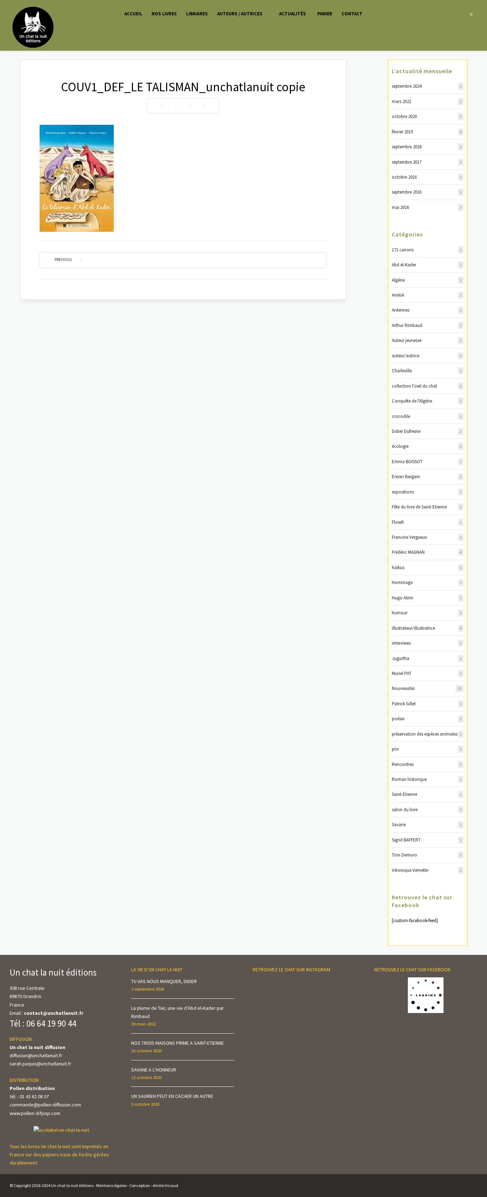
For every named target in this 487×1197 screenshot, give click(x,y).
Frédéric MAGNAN (427, 552)
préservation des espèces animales (427, 734)
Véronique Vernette (427, 870)
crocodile (427, 416)
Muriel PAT (427, 673)
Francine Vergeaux (427, 537)
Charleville (427, 371)
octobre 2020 (427, 116)
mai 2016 (427, 207)
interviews (427, 643)
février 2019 (427, 132)
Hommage (427, 582)
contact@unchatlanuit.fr (53, 1013)
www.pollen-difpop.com (35, 1113)
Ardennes (427, 310)
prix (427, 749)
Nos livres (164, 14)
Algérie (427, 280)
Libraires (197, 14)
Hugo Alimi (427, 598)
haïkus (427, 567)
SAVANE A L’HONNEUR (153, 1069)
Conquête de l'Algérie (427, 401)
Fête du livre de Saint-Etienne (427, 507)
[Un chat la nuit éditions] (33, 27)
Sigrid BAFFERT (427, 840)
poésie (427, 719)
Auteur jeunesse (427, 340)
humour (427, 613)
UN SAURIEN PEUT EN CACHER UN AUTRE (172, 1096)
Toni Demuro (427, 855)
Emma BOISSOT (427, 462)
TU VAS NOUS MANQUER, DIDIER (164, 981)
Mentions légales (111, 1185)
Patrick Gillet (427, 704)
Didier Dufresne (427, 431)
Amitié (427, 295)
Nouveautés (427, 688)
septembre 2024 (427, 86)
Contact (352, 14)
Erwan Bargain (427, 477)
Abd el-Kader (427, 265)
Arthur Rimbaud (427, 325)
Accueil (133, 14)
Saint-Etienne (427, 794)
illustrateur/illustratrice (427, 628)
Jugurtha (427, 658)
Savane (427, 825)
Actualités (292, 14)
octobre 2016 (427, 177)
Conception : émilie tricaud (153, 1185)
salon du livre (427, 810)
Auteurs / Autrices (239, 14)
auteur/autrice (427, 356)
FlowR (427, 522)
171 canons (427, 250)
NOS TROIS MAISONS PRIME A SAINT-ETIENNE (177, 1043)
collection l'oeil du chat (427, 386)
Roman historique (427, 779)
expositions (427, 492)
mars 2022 (427, 101)
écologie (427, 446)
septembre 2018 (427, 147)
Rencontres (427, 764)
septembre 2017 (427, 162)
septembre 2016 (427, 192)
